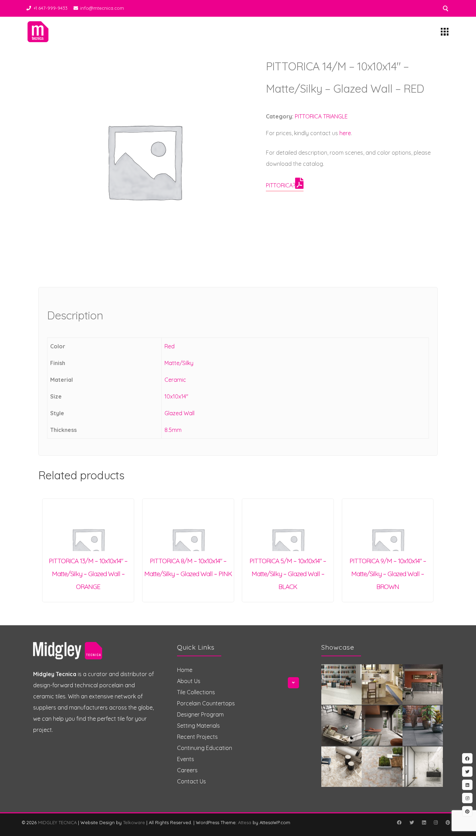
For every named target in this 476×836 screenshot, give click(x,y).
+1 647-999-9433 (50, 8)
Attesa (244, 822)
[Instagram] (435, 822)
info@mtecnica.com (102, 8)
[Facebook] (399, 822)
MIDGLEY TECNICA (57, 822)
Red (169, 346)
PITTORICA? (280, 185)
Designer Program (200, 714)
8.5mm (173, 429)
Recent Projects (197, 736)
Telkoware (134, 822)
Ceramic (175, 379)
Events (185, 759)
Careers (187, 770)
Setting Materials (198, 725)
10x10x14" (176, 396)
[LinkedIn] (424, 822)
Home (184, 669)
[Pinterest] (447, 822)
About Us (188, 681)
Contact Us (191, 781)
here (345, 133)
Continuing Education (204, 747)
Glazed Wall (179, 413)
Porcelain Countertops (206, 703)
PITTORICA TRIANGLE (321, 116)
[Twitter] (411, 822)
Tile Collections (196, 692)
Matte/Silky (178, 362)
